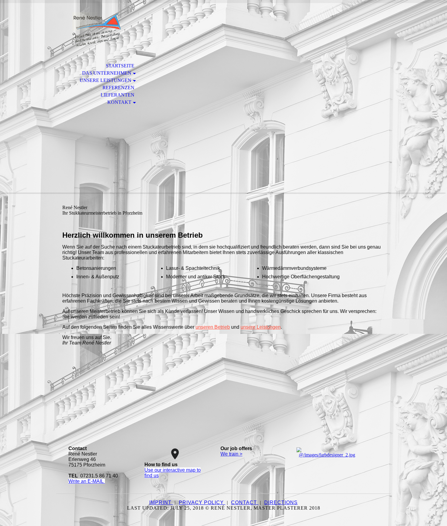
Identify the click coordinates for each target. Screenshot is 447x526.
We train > (231, 453)
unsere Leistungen (261, 327)
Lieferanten (117, 94)
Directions (281, 502)
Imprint (161, 502)
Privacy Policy (202, 502)
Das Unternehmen (106, 73)
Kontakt (119, 102)
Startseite (120, 65)
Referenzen (118, 87)
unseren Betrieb (213, 327)
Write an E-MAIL (86, 481)
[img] (97, 29)
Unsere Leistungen (105, 80)
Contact (244, 502)
